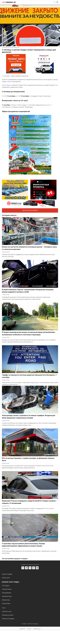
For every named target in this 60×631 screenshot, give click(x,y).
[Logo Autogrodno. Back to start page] (9, 2)
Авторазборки (6, 593)
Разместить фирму (8, 618)
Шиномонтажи (7, 596)
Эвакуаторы (6, 600)
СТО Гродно (5, 585)
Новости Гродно (7, 574)
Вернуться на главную (30, 210)
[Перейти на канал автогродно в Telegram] (26, 567)
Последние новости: (9, 215)
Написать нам (6, 611)
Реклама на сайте (7, 615)
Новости (22, 629)
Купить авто (6, 577)
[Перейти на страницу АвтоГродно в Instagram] (22, 567)
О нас (3, 608)
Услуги (29, 629)
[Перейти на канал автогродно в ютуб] (37, 567)
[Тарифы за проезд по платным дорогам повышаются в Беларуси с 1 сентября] (30, 359)
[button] (54, 2)
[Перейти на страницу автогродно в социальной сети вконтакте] (30, 567)
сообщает (8, 85)
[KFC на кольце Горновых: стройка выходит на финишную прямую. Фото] (30, 442)
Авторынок (36, 629)
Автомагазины (7, 589)
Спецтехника (6, 603)
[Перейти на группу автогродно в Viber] (33, 567)
